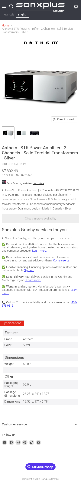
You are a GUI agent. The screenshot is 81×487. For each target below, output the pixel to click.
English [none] (23, 14)
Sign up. (29, 270)
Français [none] (9, 14)
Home (5, 25)
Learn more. (39, 250)
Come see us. (61, 260)
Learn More (38, 183)
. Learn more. (33, 280)
